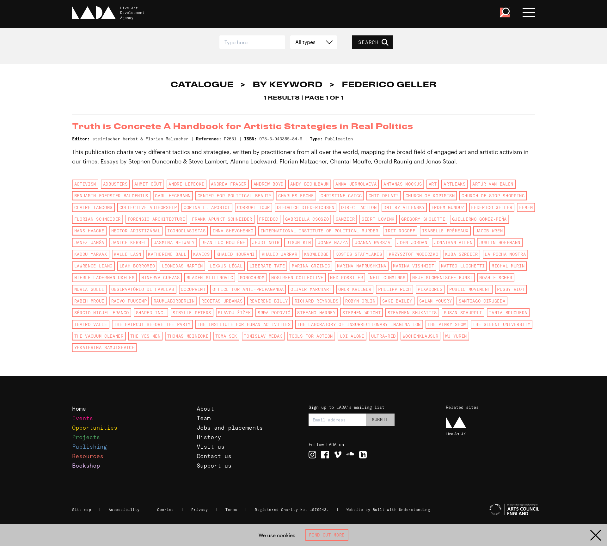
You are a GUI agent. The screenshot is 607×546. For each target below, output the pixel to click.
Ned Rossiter (346, 277)
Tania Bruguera (508, 312)
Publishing (89, 446)
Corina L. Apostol (207, 207)
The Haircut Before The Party (152, 324)
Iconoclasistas (186, 230)
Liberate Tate (267, 265)
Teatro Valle (90, 324)
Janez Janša (89, 242)
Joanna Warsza (372, 242)
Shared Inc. (151, 312)
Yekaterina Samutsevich (104, 347)
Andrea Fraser (229, 184)
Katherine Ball (167, 254)
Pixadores (430, 289)
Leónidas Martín (182, 265)
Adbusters (115, 184)
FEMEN (526, 207)
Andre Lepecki (186, 184)
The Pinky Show (446, 324)
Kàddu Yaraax (90, 254)
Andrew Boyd (269, 184)
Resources (87, 456)
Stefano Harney (316, 312)
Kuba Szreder (461, 254)
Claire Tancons (93, 207)
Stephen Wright (361, 312)
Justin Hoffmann (499, 242)
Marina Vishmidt (413, 265)
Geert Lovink (378, 219)
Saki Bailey (397, 301)
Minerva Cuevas (160, 277)
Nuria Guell (89, 289)
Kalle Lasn (127, 254)
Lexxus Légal (226, 265)
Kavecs (201, 254)
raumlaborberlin (174, 301)
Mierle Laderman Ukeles (104, 277)
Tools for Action (311, 336)
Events (82, 418)
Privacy (199, 509)
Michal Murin (508, 265)
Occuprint (193, 289)
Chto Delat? (384, 195)
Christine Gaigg (341, 195)
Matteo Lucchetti (463, 265)
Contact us (214, 456)
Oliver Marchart (311, 289)
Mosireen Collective (297, 277)
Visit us (210, 446)
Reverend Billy (268, 301)
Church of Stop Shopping (493, 195)
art (433, 184)
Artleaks (454, 184)
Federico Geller (491, 207)
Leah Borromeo (137, 265)
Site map (81, 509)
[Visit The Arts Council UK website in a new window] (493, 510)
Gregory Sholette (423, 219)
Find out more (327, 534)
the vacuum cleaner (99, 336)
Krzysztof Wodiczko (413, 254)
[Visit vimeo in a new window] (337, 454)
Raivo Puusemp (129, 301)
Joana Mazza (333, 242)
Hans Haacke (89, 230)
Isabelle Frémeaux (445, 230)
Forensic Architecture (156, 219)
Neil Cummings (388, 277)
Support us (214, 465)
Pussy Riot (510, 289)
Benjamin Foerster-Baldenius (111, 195)
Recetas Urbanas (221, 301)
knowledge (316, 254)
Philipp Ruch (394, 289)
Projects (86, 437)
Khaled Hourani (236, 254)
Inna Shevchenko (233, 230)
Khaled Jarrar (279, 254)
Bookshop (86, 465)
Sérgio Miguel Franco (101, 312)
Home (79, 408)
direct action (359, 207)
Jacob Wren (489, 230)
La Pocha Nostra (505, 254)
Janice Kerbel (129, 242)
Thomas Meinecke (187, 336)
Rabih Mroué (89, 301)
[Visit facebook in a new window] (325, 454)
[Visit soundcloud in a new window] (350, 454)
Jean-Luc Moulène (223, 242)
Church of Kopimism (430, 195)
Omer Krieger (354, 289)
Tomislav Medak (263, 336)
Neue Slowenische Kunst (442, 277)
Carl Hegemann (173, 195)
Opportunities (94, 427)
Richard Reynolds (317, 301)
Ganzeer (345, 219)
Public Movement (469, 289)
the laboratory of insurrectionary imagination (359, 324)
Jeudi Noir (265, 242)
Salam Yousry (435, 301)
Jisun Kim (298, 242)
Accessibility (124, 509)
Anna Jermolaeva (356, 184)
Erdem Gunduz (448, 207)
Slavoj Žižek (234, 312)
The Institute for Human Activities (244, 324)
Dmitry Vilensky (404, 207)
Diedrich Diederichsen (305, 207)
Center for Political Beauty (235, 195)
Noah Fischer (495, 277)
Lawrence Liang (93, 265)
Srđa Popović (274, 312)
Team (204, 418)
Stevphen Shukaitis (412, 312)
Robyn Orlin (360, 301)
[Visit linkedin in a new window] (363, 454)
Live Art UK (456, 434)
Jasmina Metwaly (174, 242)
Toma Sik (226, 336)
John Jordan (412, 242)
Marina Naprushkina (361, 265)
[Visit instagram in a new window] (312, 454)
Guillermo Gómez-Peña (479, 219)
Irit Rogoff (400, 230)
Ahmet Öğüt (148, 184)
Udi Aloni (352, 336)
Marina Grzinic (311, 265)
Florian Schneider (97, 219)
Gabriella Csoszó (307, 219)
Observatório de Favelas (142, 289)
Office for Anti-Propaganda (248, 289)
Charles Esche (296, 195)
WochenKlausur (420, 336)
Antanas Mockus (402, 184)
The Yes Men (145, 336)
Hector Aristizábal (136, 230)
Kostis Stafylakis (358, 254)
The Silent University (501, 324)
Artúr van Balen (492, 184)
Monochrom (252, 277)
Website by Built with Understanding (388, 509)
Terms (231, 509)
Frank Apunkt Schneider (222, 219)
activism (85, 184)
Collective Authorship (148, 207)
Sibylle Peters (192, 312)
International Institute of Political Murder (319, 230)
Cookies (165, 509)
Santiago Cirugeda (482, 301)
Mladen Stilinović (210, 277)
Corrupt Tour (253, 207)
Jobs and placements (230, 427)
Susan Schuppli (463, 312)
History (209, 437)
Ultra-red (383, 336)
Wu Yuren (456, 336)
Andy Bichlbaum (309, 184)
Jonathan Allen (453, 242)
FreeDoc (268, 219)
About (205, 408)
